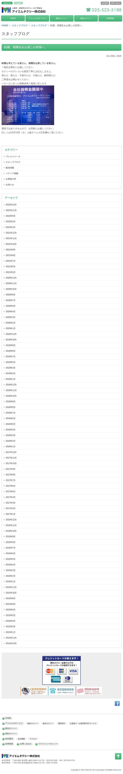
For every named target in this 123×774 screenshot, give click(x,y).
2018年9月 (11, 401)
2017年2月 (11, 508)
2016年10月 (11, 531)
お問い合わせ (115, 3)
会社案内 (105, 3)
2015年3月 (11, 626)
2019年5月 (11, 362)
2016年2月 (11, 576)
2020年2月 (11, 323)
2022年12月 (11, 204)
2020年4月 (11, 311)
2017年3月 (11, 503)
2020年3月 (11, 317)
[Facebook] (117, 705)
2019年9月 (11, 345)
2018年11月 (11, 390)
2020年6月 (11, 306)
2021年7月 (11, 261)
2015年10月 (11, 593)
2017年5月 (11, 491)
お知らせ (10, 184)
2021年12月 (11, 233)
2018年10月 (11, 396)
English (18, 3)
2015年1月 (11, 632)
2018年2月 (11, 441)
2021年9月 (11, 249)
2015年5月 (11, 615)
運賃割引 (61, 723)
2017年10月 (11, 463)
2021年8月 (11, 255)
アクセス (33, 739)
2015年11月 (11, 587)
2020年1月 (11, 328)
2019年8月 (11, 351)
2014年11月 (11, 638)
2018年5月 (11, 424)
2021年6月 (11, 266)
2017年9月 (11, 469)
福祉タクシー (86, 18)
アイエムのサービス (37, 18)
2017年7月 (11, 480)
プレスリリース (13, 156)
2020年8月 (11, 294)
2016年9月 (11, 536)
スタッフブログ (20, 25)
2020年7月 (11, 300)
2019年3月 (11, 368)
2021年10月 (11, 244)
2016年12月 (11, 519)
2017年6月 (11, 486)
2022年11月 (11, 210)
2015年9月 (11, 598)
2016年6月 (11, 553)
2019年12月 (11, 334)
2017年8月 (11, 474)
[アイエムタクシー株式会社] (24, 13)
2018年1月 (11, 446)
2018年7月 (11, 413)
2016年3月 (11, 570)
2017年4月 (11, 497)
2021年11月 (11, 238)
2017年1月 (11, 514)
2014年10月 (11, 643)
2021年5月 (11, 272)
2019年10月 (11, 339)
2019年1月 (11, 379)
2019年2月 (11, 373)
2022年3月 (11, 221)
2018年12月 (11, 384)
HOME (13, 18)
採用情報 (110, 18)
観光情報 (10, 167)
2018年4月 (11, 429)
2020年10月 (11, 289)
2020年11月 (11, 283)
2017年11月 (11, 458)
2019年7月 (11, 356)
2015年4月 (11, 621)
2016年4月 (11, 564)
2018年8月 (11, 407)
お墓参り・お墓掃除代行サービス (83, 723)
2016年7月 (11, 548)
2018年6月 (11, 418)
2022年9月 (11, 216)
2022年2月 (11, 227)
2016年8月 (11, 542)
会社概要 (21, 739)
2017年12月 (11, 452)
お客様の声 (11, 179)
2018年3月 (11, 435)
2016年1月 (11, 581)
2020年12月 (11, 278)
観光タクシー (61, 18)
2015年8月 (11, 604)
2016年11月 (11, 525)
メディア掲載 (12, 173)
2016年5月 (11, 559)
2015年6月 (11, 609)
